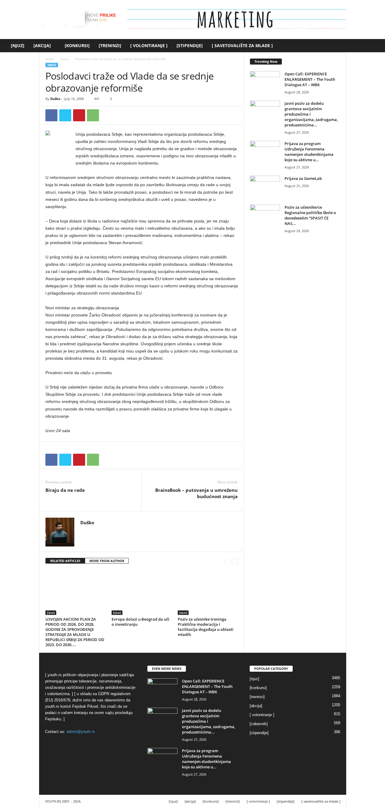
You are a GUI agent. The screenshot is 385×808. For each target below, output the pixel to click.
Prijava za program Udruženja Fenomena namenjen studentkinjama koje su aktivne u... (309, 151)
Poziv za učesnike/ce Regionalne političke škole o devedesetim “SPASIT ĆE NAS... (310, 215)
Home (49, 59)
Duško (55, 98)
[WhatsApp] (93, 115)
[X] (65, 115)
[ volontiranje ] (149, 45)
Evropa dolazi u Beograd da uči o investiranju (140, 621)
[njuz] (17, 45)
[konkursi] (77, 45)
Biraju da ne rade (65, 490)
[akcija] (42, 45)
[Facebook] (51, 115)
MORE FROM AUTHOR (106, 560)
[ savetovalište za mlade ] (242, 45)
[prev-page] (227, 561)
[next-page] (235, 561)
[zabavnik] (259, 724)
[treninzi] (110, 45)
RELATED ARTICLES (65, 560)
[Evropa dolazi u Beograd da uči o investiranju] (142, 592)
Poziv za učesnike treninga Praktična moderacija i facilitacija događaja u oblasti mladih (205, 626)
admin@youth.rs (80, 731)
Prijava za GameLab (303, 178)
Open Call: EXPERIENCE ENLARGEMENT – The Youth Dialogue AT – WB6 (310, 79)
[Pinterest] (79, 115)
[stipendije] (190, 45)
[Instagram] (92, 531)
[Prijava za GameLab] (265, 187)
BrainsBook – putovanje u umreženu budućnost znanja (196, 493)
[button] (376, 45)
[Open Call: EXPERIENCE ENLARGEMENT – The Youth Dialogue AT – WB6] (265, 82)
